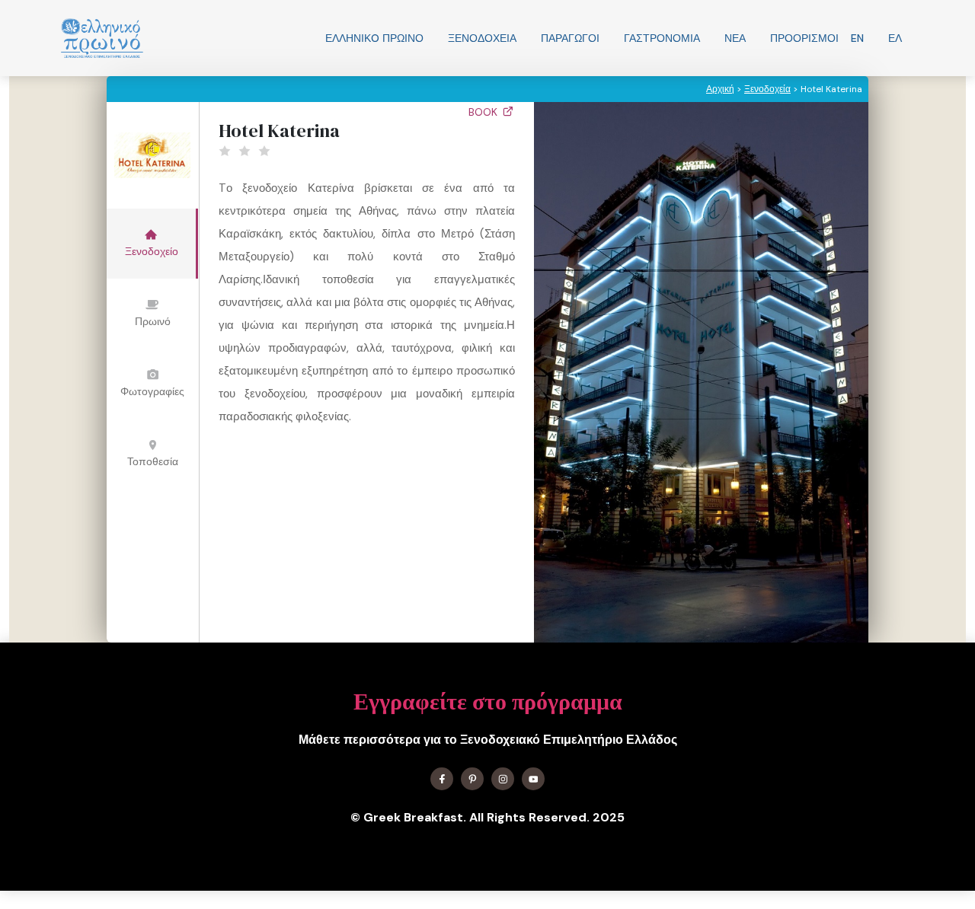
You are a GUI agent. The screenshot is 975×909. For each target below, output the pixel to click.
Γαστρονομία (662, 38)
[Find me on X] (472, 778)
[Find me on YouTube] (533, 778)
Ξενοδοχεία (482, 38)
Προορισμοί (804, 38)
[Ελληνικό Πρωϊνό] (102, 38)
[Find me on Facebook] (441, 778)
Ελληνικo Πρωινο (374, 38)
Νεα (735, 38)
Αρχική (720, 89)
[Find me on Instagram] (502, 778)
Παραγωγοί (570, 38)
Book (484, 112)
